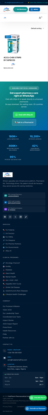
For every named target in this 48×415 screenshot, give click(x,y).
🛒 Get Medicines (20, 9)
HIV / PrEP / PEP (10, 280)
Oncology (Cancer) (11, 263)
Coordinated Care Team (12, 317)
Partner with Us (8, 338)
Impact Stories (8, 320)
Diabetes (7, 270)
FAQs (5, 334)
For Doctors (8, 233)
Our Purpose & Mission (11, 306)
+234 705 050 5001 (14, 353)
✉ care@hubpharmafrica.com (10, 2)
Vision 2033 (7, 310)
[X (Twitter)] (15, 217)
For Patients (8, 230)
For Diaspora (9, 240)
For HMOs (8, 237)
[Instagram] (10, 217)
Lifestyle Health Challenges (14, 294)
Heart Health (9, 273)
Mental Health (9, 277)
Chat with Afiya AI (26, 115)
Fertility (7, 266)
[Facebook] (5, 217)
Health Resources (9, 331)
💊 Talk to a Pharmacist (24, 122)
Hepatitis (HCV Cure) (12, 284)
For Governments (10, 247)
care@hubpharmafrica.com (17, 360)
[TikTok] (26, 217)
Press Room (7, 327)
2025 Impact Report (10, 324)
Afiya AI (7, 251)
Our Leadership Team (11, 313)
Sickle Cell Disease (11, 287)
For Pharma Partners (12, 244)
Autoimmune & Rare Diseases (15, 291)
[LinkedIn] (21, 217)
